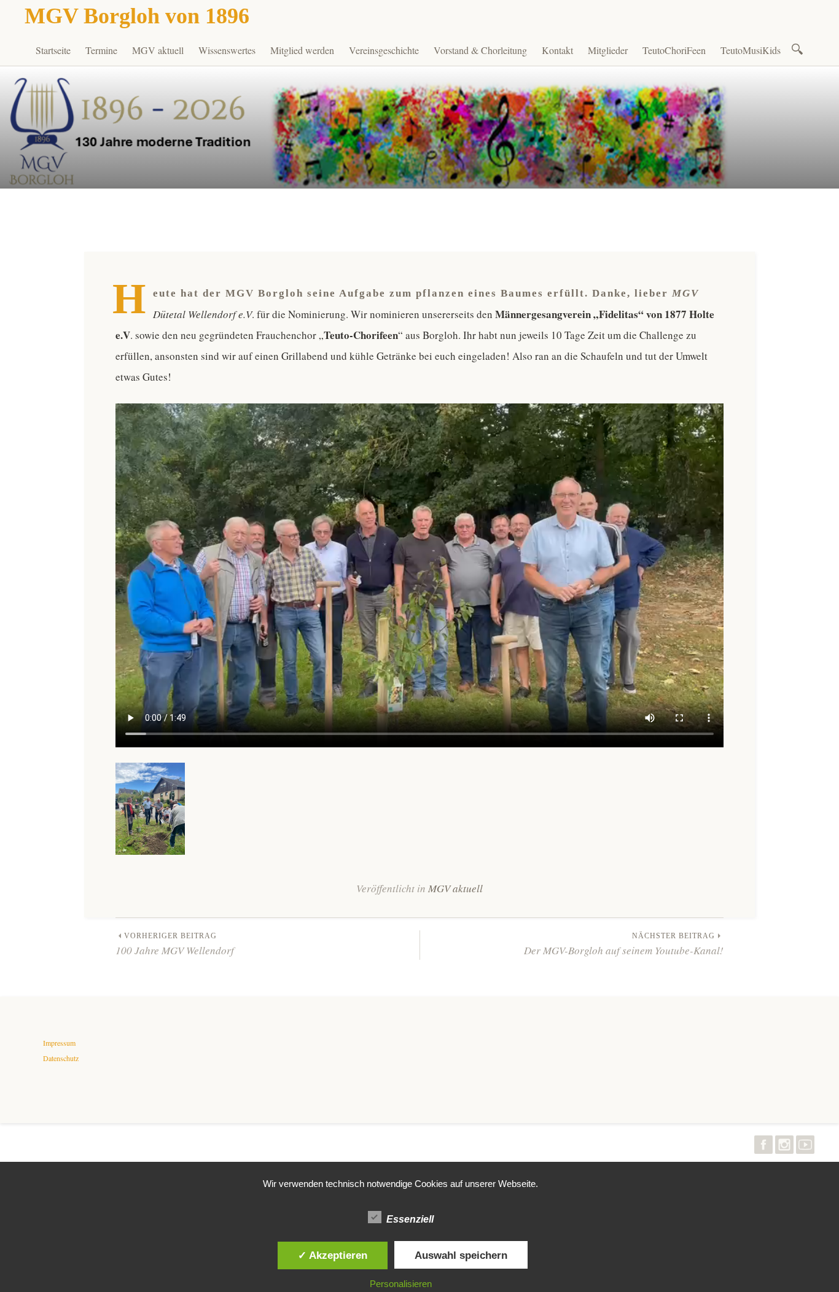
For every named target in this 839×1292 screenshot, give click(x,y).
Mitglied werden (302, 50)
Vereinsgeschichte (384, 50)
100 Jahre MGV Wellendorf (174, 944)
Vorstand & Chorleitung (480, 50)
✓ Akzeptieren (332, 1255)
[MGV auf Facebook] (763, 1147)
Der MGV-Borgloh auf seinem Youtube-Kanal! (624, 944)
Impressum (59, 1043)
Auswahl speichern (461, 1255)
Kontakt (557, 50)
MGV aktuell (158, 50)
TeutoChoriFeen (674, 50)
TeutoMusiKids (750, 50)
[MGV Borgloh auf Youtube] (805, 1147)
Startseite (53, 50)
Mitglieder (608, 50)
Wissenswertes (227, 50)
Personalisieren (401, 1283)
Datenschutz (61, 1058)
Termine (101, 50)
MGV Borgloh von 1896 (137, 16)
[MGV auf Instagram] (784, 1147)
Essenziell (410, 1219)
